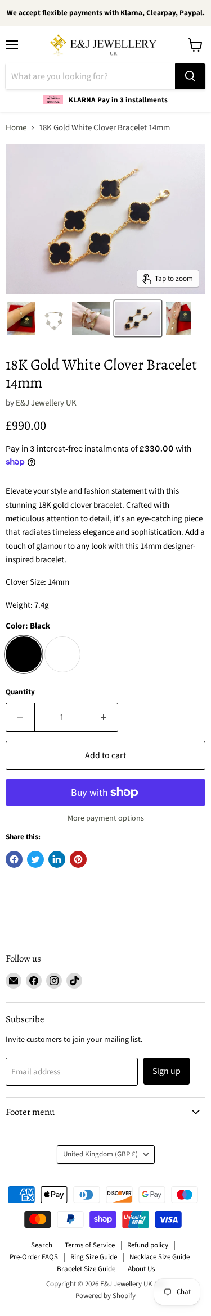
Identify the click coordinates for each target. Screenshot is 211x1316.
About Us (141, 1269)
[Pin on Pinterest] (78, 859)
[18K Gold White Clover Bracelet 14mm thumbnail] (21, 318)
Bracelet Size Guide (86, 1269)
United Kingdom (100, 1154)
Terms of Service (90, 1245)
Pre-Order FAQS (34, 1257)
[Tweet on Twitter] (35, 859)
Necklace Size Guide (159, 1257)
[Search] (190, 76)
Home (16, 128)
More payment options (106, 818)
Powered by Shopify (105, 1296)
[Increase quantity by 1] (103, 717)
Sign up (166, 1071)
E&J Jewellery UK (46, 403)
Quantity (20, 692)
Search (41, 1245)
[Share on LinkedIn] (56, 859)
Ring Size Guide (93, 1257)
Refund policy (147, 1245)
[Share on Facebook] (14, 859)
